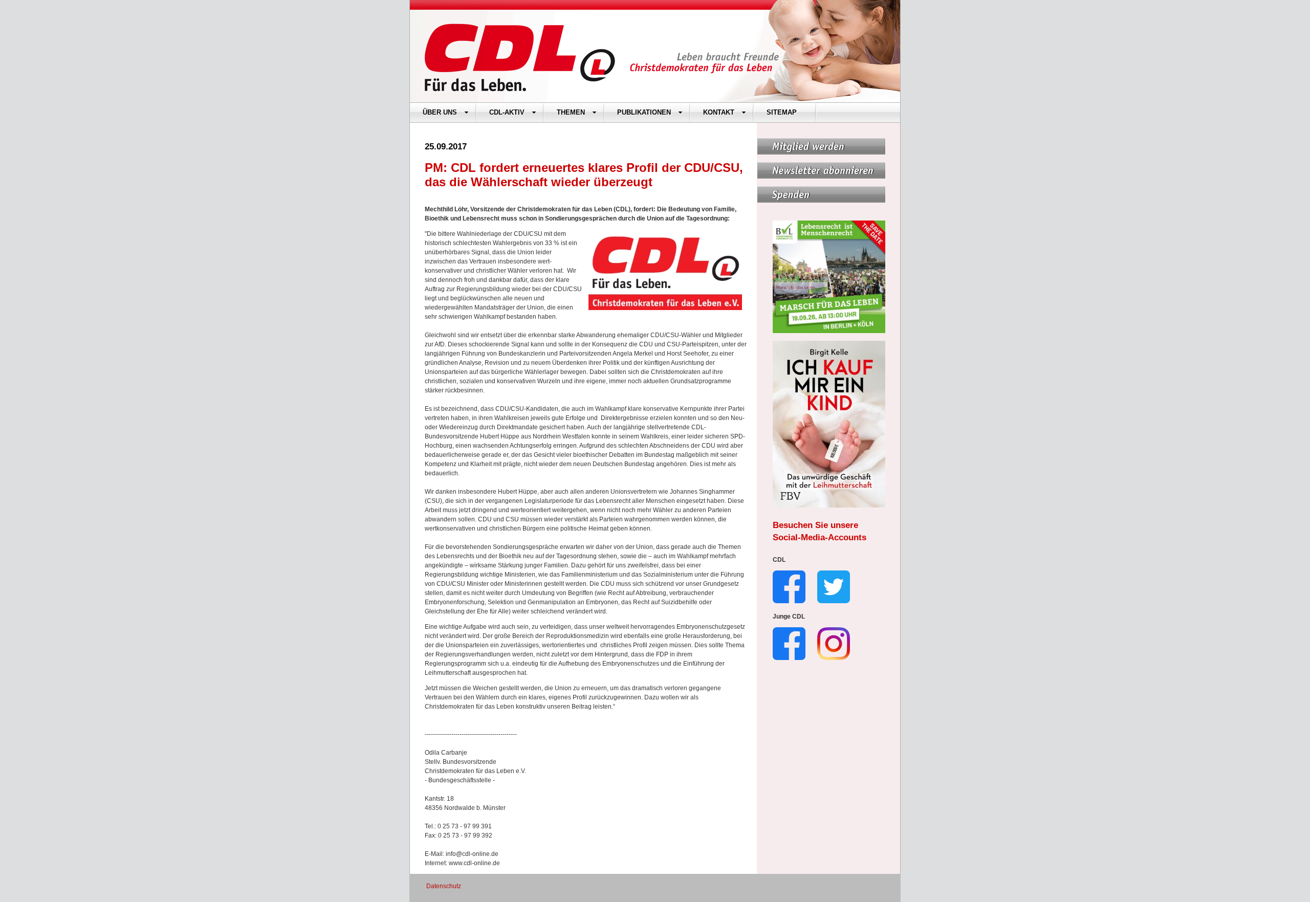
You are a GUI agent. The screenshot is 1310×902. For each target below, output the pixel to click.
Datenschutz (443, 886)
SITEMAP (782, 112)
